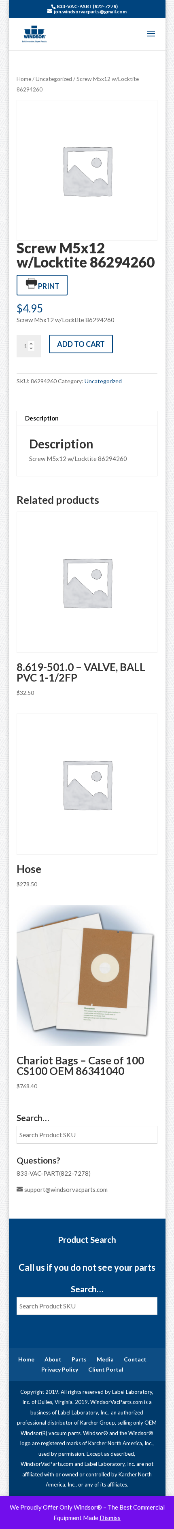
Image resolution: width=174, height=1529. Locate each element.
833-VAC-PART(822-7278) (54, 1173)
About (53, 1359)
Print (48, 286)
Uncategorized (54, 78)
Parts (79, 1359)
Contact (135, 1359)
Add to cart (81, 344)
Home (24, 78)
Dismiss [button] (110, 1517)
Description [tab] (42, 418)
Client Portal (105, 1369)
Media (105, 1359)
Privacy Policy (59, 1369)
